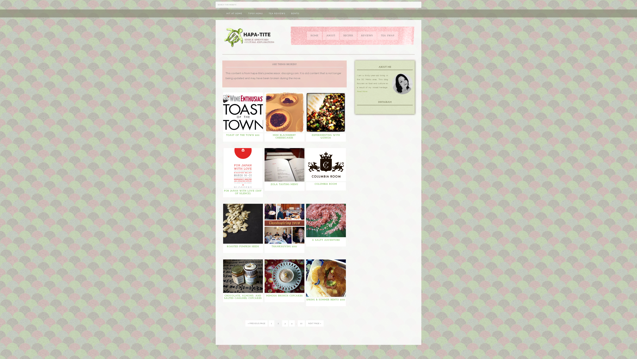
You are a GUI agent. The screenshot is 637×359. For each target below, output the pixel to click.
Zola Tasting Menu (284, 184)
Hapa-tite (249, 38)
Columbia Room (326, 184)
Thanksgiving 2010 (284, 246)
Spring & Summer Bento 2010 (326, 300)
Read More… (363, 91)
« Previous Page (256, 323)
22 (301, 323)
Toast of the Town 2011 (243, 135)
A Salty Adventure (326, 240)
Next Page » (314, 323)
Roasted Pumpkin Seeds (243, 246)
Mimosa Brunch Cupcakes (284, 296)
